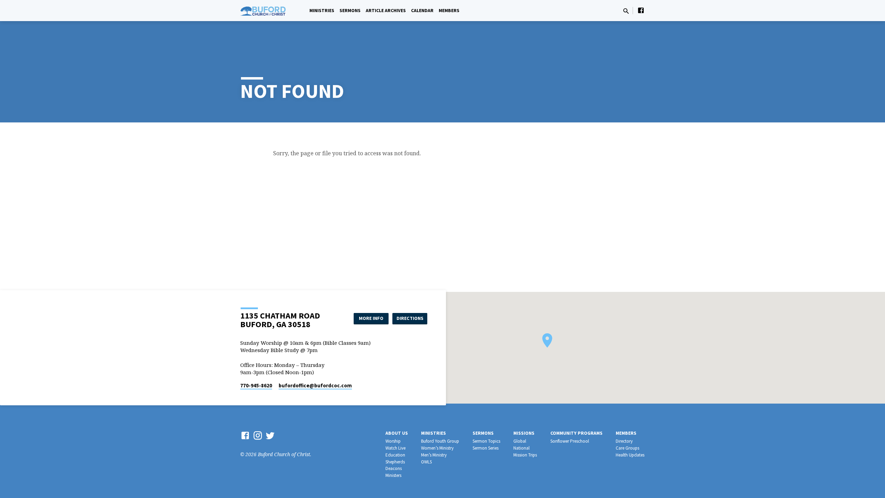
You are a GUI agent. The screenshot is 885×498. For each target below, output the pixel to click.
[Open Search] (626, 11)
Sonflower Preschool (569, 441)
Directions (410, 318)
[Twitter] (270, 435)
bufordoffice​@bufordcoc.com (315, 385)
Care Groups (627, 448)
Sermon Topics (486, 441)
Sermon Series (486, 448)
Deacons (393, 468)
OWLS (426, 462)
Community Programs (576, 433)
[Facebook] (641, 10)
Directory (624, 441)
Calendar (422, 10)
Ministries (321, 10)
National (521, 448)
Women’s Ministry (437, 448)
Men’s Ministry (434, 455)
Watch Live (395, 448)
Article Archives (386, 10)
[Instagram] (258, 435)
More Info (371, 318)
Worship (393, 441)
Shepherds (395, 462)
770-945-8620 (256, 385)
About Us (396, 433)
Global (519, 441)
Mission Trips (525, 455)
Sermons (350, 10)
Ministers (393, 475)
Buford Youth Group (440, 441)
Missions (523, 433)
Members (449, 10)
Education (395, 455)
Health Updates (630, 455)
